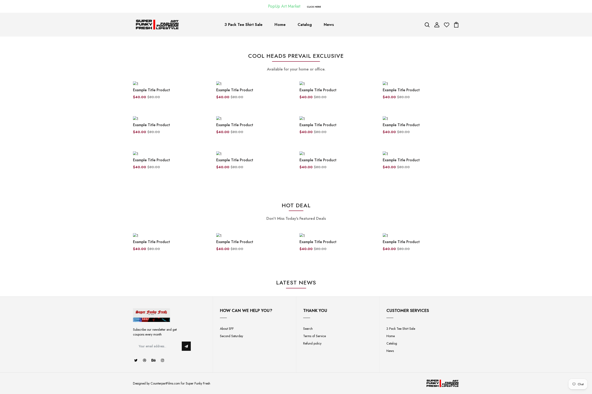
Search (308, 328)
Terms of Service (314, 336)
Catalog (305, 24)
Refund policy (312, 343)
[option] (171, 246)
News (329, 24)
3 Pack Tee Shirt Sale (243, 24)
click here (314, 7)
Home (280, 24)
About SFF (227, 328)
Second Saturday (231, 336)
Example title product (151, 90)
